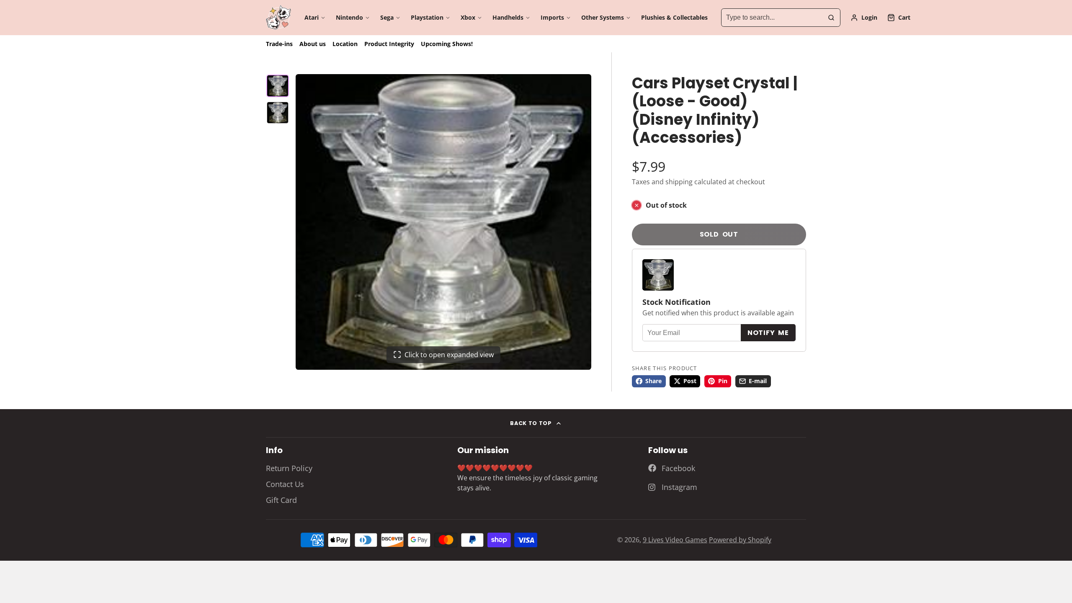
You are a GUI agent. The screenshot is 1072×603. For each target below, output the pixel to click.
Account (863, 17)
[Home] (278, 17)
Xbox (468, 17)
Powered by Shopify (740, 539)
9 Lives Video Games (675, 539)
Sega (387, 17)
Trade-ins (279, 44)
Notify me (768, 333)
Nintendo (349, 17)
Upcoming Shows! (447, 44)
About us (312, 44)
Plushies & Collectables (674, 17)
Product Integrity (389, 44)
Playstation (427, 17)
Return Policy (289, 468)
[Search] (831, 17)
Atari (311, 17)
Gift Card (281, 500)
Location (345, 44)
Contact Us (285, 484)
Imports (552, 17)
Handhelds (507, 17)
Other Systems (602, 17)
